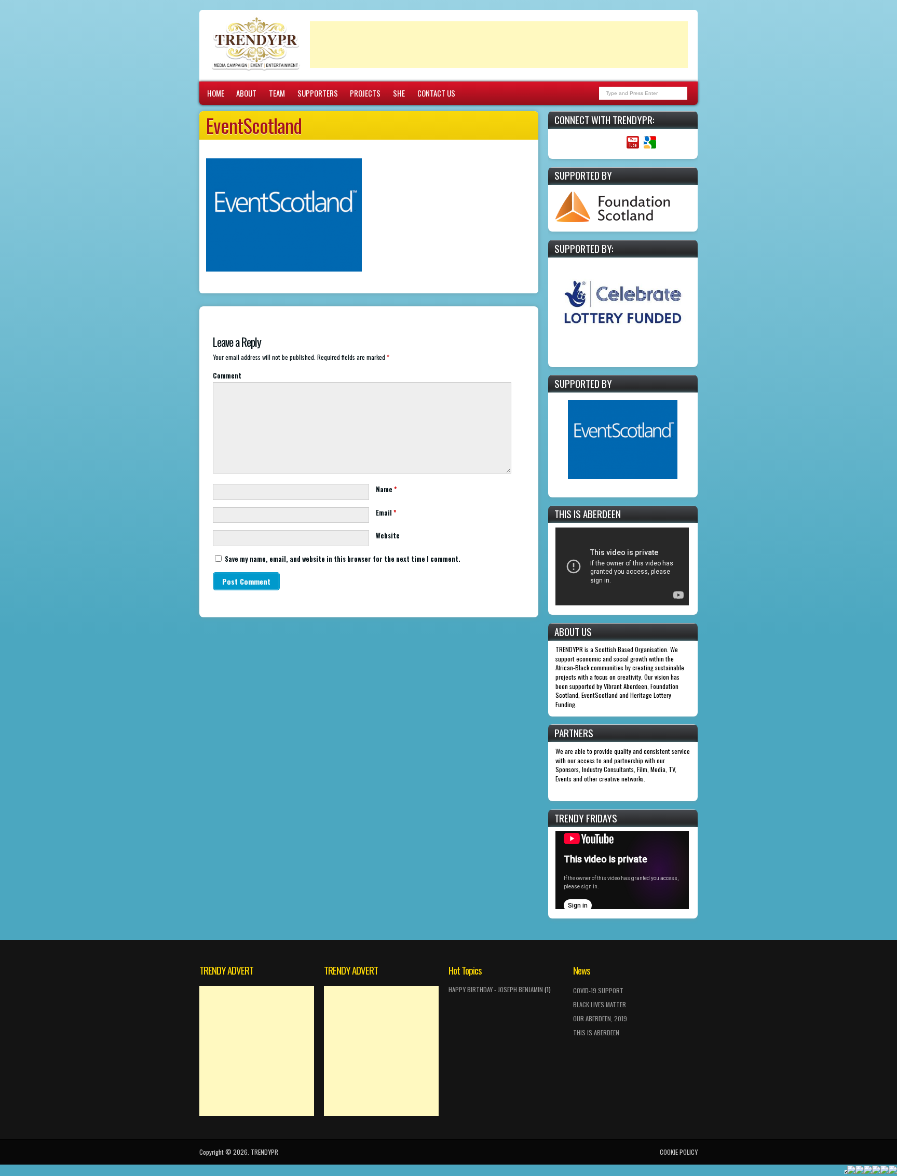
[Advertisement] (499, 44)
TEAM (277, 93)
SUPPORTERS (317, 93)
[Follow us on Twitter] (598, 142)
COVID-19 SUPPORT (598, 990)
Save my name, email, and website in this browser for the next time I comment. (342, 559)
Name (386, 489)
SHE (399, 93)
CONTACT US (436, 93)
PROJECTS (365, 93)
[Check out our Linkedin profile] (615, 142)
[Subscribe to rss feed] (564, 142)
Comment (227, 376)
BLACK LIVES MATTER (599, 1004)
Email (386, 513)
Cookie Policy (679, 1152)
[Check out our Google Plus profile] (650, 142)
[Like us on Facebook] (581, 142)
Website (388, 535)
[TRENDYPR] (256, 70)
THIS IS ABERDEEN (596, 1032)
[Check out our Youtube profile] (633, 142)
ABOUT (246, 93)
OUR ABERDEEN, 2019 (600, 1018)
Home (215, 93)
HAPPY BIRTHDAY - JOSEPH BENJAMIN (495, 989)
